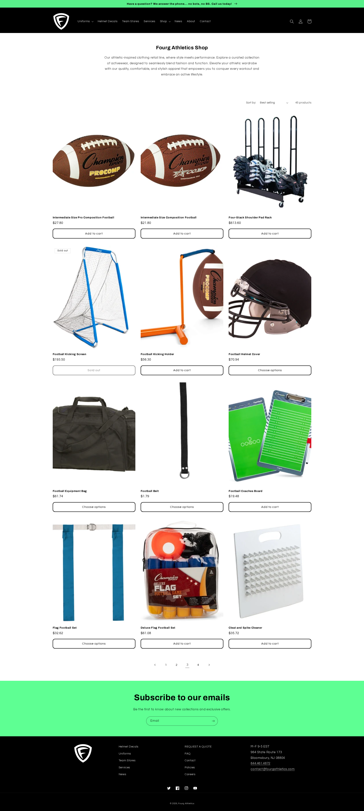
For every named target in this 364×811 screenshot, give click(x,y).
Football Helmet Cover (244, 354)
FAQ (188, 753)
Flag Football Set (65, 627)
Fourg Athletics (186, 803)
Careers (190, 774)
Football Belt (150, 491)
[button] (85, 21)
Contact (190, 760)
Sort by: (251, 102)
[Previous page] (155, 664)
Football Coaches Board (246, 491)
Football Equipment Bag (70, 491)
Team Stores (127, 760)
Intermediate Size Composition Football (169, 217)
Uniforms (125, 753)
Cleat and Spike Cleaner (245, 627)
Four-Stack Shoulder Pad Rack (250, 217)
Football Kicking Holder (157, 354)
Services (124, 767)
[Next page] (209, 664)
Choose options (270, 370)
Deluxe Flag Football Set (158, 627)
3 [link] (187, 665)
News (122, 774)
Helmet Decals (128, 746)
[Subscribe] (213, 721)
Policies (190, 767)
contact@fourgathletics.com (273, 769)
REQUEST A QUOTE (198, 746)
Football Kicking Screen (69, 354)
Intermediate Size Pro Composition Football (83, 217)
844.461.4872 (260, 763)
